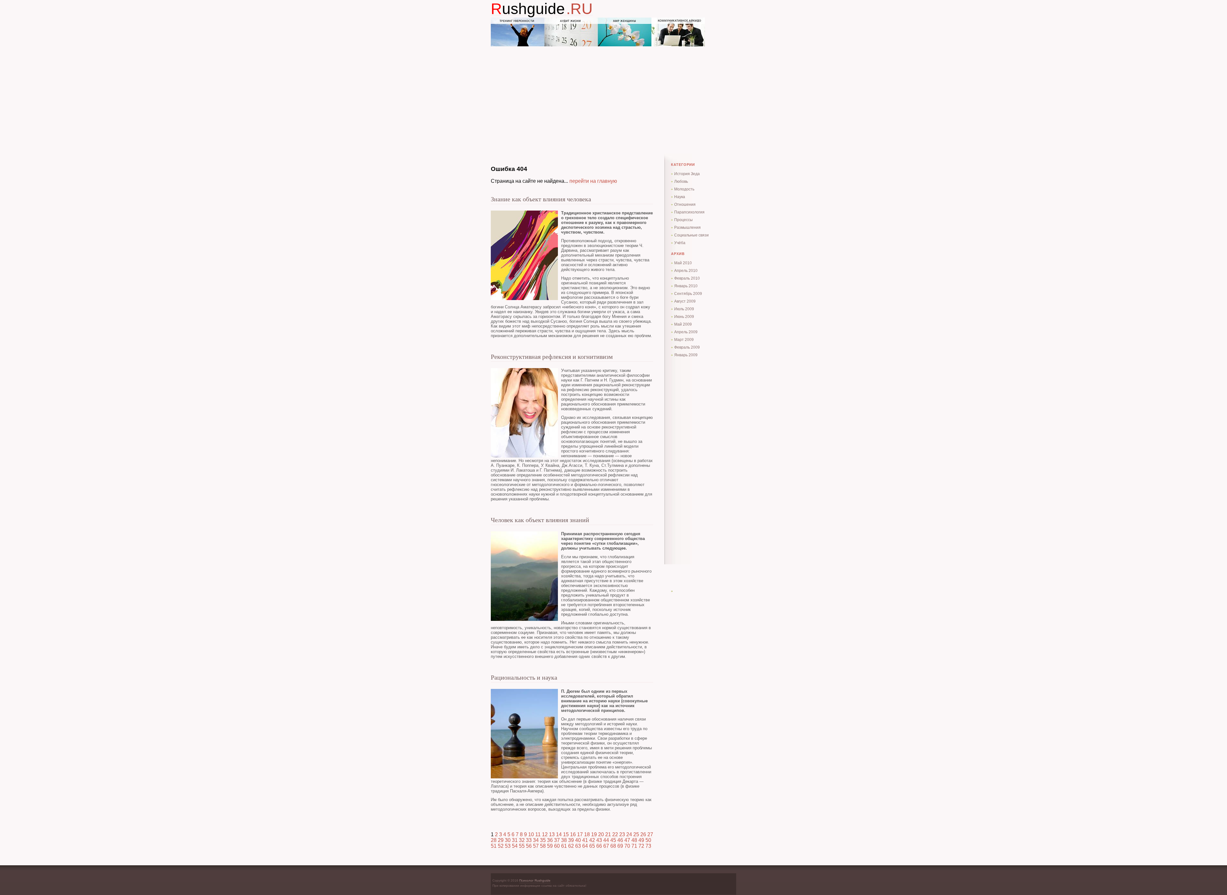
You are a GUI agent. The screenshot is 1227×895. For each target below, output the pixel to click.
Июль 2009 (684, 309)
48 (634, 840)
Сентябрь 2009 (688, 293)
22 (615, 834)
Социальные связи (691, 235)
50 (648, 840)
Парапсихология (689, 212)
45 (613, 840)
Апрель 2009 (686, 332)
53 (508, 846)
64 (585, 846)
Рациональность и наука (524, 677)
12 (545, 834)
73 (648, 846)
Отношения (685, 204)
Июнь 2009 (684, 316)
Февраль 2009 (687, 347)
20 (601, 834)
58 (543, 846)
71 (634, 846)
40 (578, 840)
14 (559, 834)
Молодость (684, 189)
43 (599, 840)
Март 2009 (684, 339)
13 (552, 834)
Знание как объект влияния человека (541, 199)
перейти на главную (593, 181)
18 (587, 834)
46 (620, 840)
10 (531, 834)
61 (564, 846)
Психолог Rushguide (535, 880)
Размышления (687, 227)
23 (622, 834)
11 (538, 834)
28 (494, 840)
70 (627, 846)
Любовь (681, 181)
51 (494, 846)
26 (643, 834)
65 (592, 846)
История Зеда (687, 174)
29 (501, 840)
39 (571, 840)
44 (606, 840)
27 (650, 834)
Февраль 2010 (687, 278)
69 (620, 846)
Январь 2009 (686, 355)
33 (529, 840)
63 (578, 846)
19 (594, 834)
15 (566, 834)
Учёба (679, 243)
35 (543, 840)
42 (592, 840)
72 (641, 846)
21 (608, 834)
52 (501, 846)
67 (606, 846)
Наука (679, 197)
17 (580, 834)
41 (585, 840)
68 (613, 846)
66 (599, 846)
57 (536, 846)
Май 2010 (683, 263)
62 (571, 846)
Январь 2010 (686, 286)
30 (508, 840)
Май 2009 (683, 324)
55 (522, 846)
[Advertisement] (613, 91)
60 (557, 846)
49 (641, 840)
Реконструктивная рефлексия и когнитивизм (552, 356)
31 (515, 840)
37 (557, 840)
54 (515, 846)
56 (529, 846)
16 (573, 834)
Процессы (683, 220)
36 (550, 840)
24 (629, 834)
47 (627, 840)
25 (636, 834)
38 (564, 840)
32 (522, 840)
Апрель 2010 (686, 270)
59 (550, 846)
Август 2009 (685, 301)
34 (536, 840)
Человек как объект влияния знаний (540, 519)
